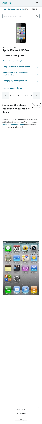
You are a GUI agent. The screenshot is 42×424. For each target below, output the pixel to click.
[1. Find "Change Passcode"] (21, 268)
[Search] (32, 3)
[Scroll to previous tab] (5, 95)
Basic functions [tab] (16, 96)
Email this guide (21, 420)
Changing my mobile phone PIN (15, 81)
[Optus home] (6, 3)
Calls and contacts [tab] (31, 96)
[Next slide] (38, 409)
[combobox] (19, 16)
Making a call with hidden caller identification (15, 74)
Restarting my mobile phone (14, 61)
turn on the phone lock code (13, 124)
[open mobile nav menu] (37, 3)
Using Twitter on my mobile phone (16, 67)
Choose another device (12, 88)
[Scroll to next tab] (36, 95)
